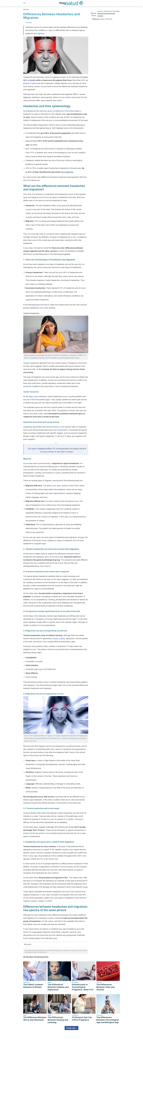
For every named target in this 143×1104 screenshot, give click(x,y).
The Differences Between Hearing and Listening (58, 1020)
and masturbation (60, 430)
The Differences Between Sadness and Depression (58, 987)
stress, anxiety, (59, 638)
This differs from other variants (55, 486)
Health (98, 982)
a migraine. (69, 172)
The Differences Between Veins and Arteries (105, 987)
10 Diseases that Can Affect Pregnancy (82, 1018)
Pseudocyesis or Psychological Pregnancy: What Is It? (82, 987)
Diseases (26, 9)
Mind (49, 982)
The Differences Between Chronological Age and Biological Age (107, 1020)
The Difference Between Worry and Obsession (34, 1018)
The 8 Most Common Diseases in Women (33, 985)
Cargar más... (71, 1028)
